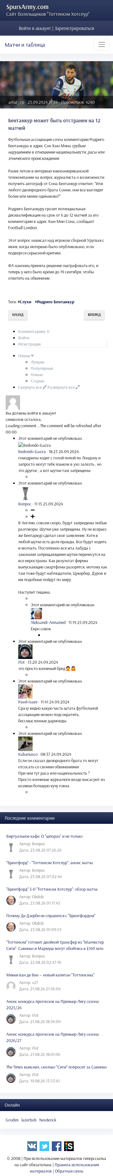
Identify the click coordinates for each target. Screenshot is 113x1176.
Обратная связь (69, 1171)
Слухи (25, 302)
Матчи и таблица (25, 44)
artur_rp (16, 102)
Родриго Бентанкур (55, 302)
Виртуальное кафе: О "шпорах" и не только (44, 836)
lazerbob (28, 1120)
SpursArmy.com (27, 7)
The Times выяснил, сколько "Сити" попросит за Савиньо (56, 1067)
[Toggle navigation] (102, 44)
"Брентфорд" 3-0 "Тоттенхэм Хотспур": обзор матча (52, 889)
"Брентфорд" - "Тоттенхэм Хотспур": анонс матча (49, 862)
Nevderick (47, 1120)
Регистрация (29, 344)
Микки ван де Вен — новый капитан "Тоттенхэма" (50, 975)
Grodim (12, 1120)
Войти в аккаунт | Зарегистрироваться (56, 28)
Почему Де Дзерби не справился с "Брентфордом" (50, 915)
